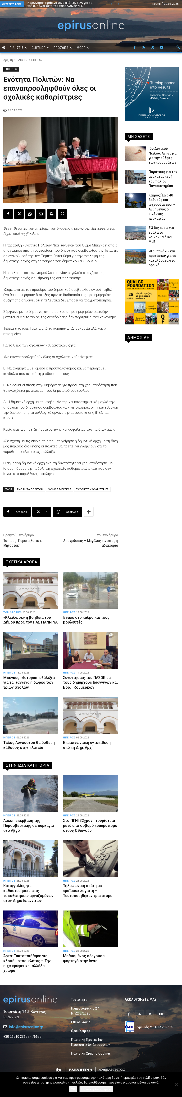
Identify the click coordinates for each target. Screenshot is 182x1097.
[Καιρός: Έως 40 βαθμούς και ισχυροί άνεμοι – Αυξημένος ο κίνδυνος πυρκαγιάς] (135, 200)
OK (73, 1089)
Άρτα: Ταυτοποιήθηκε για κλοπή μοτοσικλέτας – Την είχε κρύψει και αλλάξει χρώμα (27, 963)
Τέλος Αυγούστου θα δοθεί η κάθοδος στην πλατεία (29, 745)
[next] (119, 4)
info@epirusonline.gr (26, 1027)
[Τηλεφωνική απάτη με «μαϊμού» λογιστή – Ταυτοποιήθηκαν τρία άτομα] (90, 858)
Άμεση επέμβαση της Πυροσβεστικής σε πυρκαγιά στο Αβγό (28, 825)
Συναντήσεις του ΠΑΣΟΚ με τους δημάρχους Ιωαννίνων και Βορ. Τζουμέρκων (90, 682)
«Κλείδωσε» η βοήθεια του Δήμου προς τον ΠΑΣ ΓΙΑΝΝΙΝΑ (30, 620)
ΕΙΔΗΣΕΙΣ (22, 60)
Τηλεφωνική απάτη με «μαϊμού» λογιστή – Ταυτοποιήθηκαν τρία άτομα (87, 890)
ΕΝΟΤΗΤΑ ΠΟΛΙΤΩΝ (30, 489)
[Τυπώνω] (51, 214)
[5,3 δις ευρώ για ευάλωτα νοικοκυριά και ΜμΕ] (135, 233)
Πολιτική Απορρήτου (96, 1089)
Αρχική (8, 60)
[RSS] (143, 47)
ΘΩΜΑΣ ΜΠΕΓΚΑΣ (59, 489)
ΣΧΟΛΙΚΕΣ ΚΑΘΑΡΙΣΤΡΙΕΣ (92, 489)
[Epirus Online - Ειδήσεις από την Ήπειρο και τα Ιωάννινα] (30, 999)
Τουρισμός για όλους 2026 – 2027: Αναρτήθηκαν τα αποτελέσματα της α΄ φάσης (62, 4)
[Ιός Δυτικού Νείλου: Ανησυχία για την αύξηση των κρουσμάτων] (135, 153)
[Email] (41, 214)
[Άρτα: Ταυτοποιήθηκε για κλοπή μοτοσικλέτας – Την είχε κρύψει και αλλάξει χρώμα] (30, 928)
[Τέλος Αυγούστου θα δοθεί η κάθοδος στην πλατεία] (30, 715)
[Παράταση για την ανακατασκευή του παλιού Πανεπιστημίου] (135, 177)
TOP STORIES (12, 612)
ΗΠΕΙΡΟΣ (37, 60)
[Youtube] (161, 47)
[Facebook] (134, 47)
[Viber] (62, 214)
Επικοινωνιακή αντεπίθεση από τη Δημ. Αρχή (87, 745)
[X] (152, 47)
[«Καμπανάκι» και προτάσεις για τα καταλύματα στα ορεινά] (135, 256)
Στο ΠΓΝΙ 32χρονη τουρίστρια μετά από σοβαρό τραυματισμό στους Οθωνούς (90, 825)
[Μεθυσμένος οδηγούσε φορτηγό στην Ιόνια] (90, 928)
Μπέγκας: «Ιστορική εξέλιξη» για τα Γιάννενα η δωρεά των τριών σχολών (29, 682)
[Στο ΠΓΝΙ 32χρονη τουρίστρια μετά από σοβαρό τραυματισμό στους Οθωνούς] (90, 793)
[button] (178, 47)
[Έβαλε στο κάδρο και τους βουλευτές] (90, 590)
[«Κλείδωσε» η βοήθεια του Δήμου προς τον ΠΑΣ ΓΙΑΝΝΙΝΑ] (30, 590)
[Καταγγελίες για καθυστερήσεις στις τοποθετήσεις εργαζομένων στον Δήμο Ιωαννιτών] (30, 858)
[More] (89, 512)
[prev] (111, 4)
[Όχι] (176, 1084)
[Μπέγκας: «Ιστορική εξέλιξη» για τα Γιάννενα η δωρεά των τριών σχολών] (30, 650)
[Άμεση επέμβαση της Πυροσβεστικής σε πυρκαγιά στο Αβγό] (30, 793)
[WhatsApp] (30, 214)
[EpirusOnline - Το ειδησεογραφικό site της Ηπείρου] (91, 25)
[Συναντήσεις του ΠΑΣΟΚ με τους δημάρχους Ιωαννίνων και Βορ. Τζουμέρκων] (90, 650)
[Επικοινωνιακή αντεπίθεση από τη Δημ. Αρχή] (90, 715)
